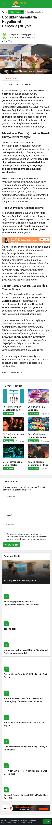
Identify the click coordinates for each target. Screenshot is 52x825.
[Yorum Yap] (4, 84)
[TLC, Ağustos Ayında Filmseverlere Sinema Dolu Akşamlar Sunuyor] (13, 429)
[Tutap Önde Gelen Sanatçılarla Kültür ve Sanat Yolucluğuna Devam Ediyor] (13, 402)
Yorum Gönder (11, 545)
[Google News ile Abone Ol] (11, 78)
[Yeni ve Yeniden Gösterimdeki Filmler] (38, 457)
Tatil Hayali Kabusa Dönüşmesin (20, 580)
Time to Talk (10, 629)
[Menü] (4, 4)
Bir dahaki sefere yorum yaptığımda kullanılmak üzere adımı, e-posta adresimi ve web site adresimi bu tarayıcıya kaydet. (27, 536)
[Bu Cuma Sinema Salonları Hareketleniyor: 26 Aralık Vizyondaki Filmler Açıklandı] (38, 402)
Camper (13, 34)
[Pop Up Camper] (19, 4)
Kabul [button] (47, 822)
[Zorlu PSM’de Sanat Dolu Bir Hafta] (13, 457)
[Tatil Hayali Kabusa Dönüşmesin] (26, 572)
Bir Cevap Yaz (12, 481)
